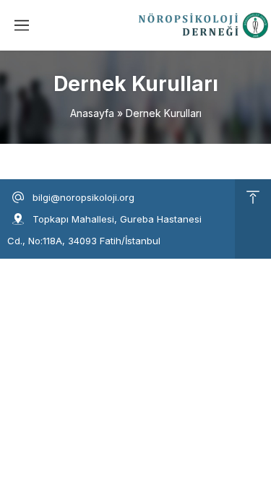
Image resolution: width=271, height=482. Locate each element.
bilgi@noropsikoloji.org (83, 197)
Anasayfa (92, 113)
